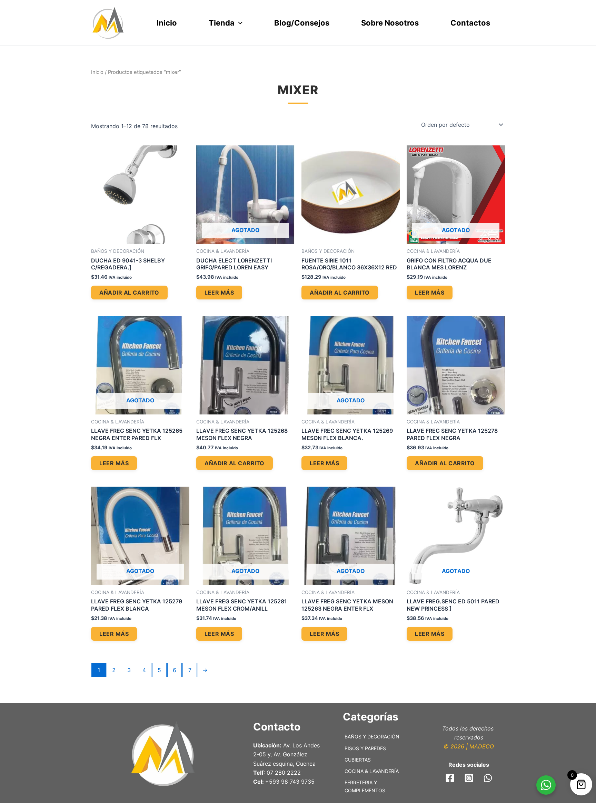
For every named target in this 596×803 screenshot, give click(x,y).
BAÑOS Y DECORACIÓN (372, 736)
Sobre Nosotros (390, 22)
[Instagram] (469, 778)
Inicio (167, 22)
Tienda (222, 22)
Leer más (219, 292)
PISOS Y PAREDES (365, 748)
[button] (238, 23)
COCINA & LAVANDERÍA (372, 771)
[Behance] (488, 778)
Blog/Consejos (301, 22)
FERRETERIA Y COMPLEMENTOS (365, 786)
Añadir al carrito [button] (129, 292)
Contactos (470, 22)
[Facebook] (450, 778)
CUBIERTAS (358, 760)
